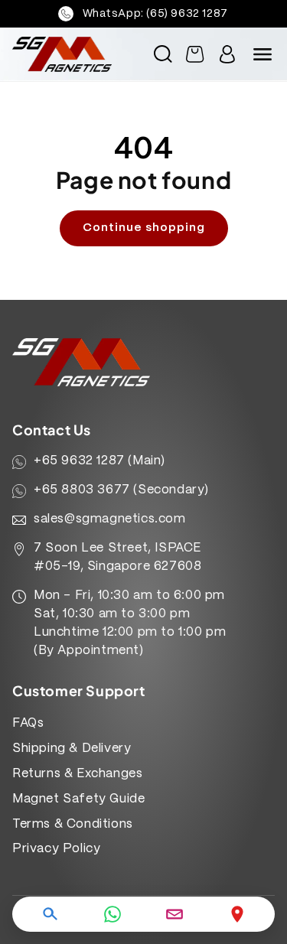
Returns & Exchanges (77, 774)
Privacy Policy (56, 848)
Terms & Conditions (72, 824)
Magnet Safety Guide (78, 799)
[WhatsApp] (112, 914)
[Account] (227, 54)
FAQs (28, 723)
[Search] (50, 914)
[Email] (174, 914)
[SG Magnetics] (68, 54)
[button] (163, 54)
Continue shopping (144, 228)
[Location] (237, 914)
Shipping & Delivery (71, 748)
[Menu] (262, 54)
